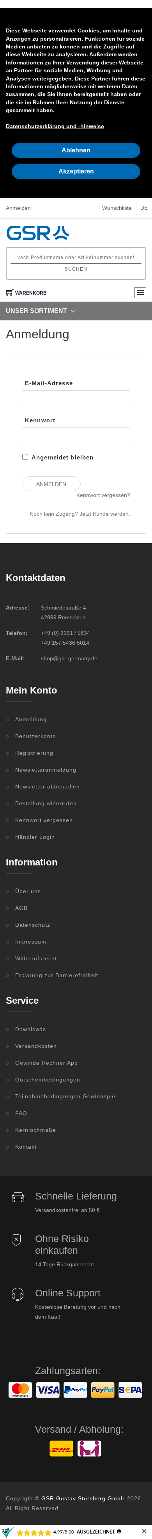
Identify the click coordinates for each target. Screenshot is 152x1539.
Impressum (30, 941)
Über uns (28, 891)
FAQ (21, 1113)
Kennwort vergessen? (103, 495)
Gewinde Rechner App (46, 1063)
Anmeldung (31, 719)
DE (144, 208)
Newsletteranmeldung (45, 770)
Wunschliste (117, 208)
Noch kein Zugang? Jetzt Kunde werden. (80, 514)
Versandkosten (36, 1046)
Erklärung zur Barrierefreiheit (56, 975)
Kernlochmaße (35, 1130)
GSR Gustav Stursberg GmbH (83, 1498)
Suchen (76, 269)
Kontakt (26, 1147)
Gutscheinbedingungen (47, 1079)
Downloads (30, 1029)
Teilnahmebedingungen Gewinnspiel (66, 1096)
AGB (21, 908)
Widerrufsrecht (36, 958)
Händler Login (35, 837)
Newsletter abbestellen (47, 786)
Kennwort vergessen (44, 820)
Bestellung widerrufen (46, 803)
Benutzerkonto (35, 736)
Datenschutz (32, 925)
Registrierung (34, 753)
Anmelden (18, 208)
